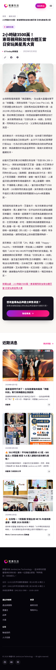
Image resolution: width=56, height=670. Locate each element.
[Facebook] (11, 57)
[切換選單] (51, 6)
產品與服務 (7, 605)
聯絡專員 (40, 6)
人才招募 (6, 637)
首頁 (4, 16)
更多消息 (47, 343)
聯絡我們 (6, 632)
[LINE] (17, 57)
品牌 (4, 615)
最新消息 (12, 16)
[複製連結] (5, 57)
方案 (4, 619)
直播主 (5, 610)
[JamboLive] (11, 5)
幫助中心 (34, 610)
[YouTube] (11, 662)
